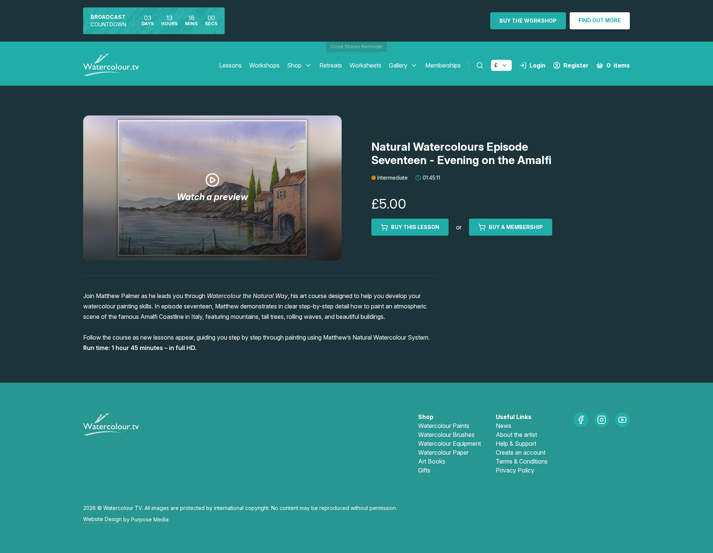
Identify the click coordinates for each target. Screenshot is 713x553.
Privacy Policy (515, 470)
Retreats (330, 65)
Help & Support (516, 443)
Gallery (398, 65)
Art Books (431, 461)
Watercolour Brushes (446, 434)
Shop (294, 65)
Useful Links (513, 417)
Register (576, 65)
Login (538, 65)
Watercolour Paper (443, 452)
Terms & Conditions (522, 461)
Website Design (102, 519)
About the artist (516, 434)
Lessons (230, 65)
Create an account (521, 452)
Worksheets (365, 65)
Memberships (443, 65)
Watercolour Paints (443, 425)
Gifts (424, 470)
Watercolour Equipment (449, 443)
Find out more (600, 20)
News (503, 425)
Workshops (264, 65)
